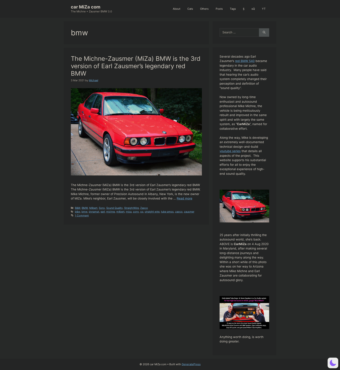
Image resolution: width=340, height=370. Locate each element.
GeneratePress (191, 364)
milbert (120, 211)
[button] (333, 363)
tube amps (167, 211)
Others (204, 8)
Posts (219, 8)
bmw (84, 211)
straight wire (152, 211)
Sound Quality (114, 207)
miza (129, 211)
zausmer (189, 211)
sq (141, 211)
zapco (179, 211)
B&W (77, 207)
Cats (190, 8)
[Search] (264, 32)
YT (264, 8)
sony (136, 211)
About (176, 8)
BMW (85, 207)
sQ (253, 8)
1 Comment (82, 215)
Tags (233, 8)
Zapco (144, 207)
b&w (77, 211)
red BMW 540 (245, 61)
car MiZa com (85, 7)
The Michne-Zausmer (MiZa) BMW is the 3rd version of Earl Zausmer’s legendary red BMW (135, 66)
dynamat (94, 211)
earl (103, 211)
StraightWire (131, 207)
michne (110, 211)
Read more (184, 198)
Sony (102, 207)
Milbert (93, 207)
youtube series (230, 151)
